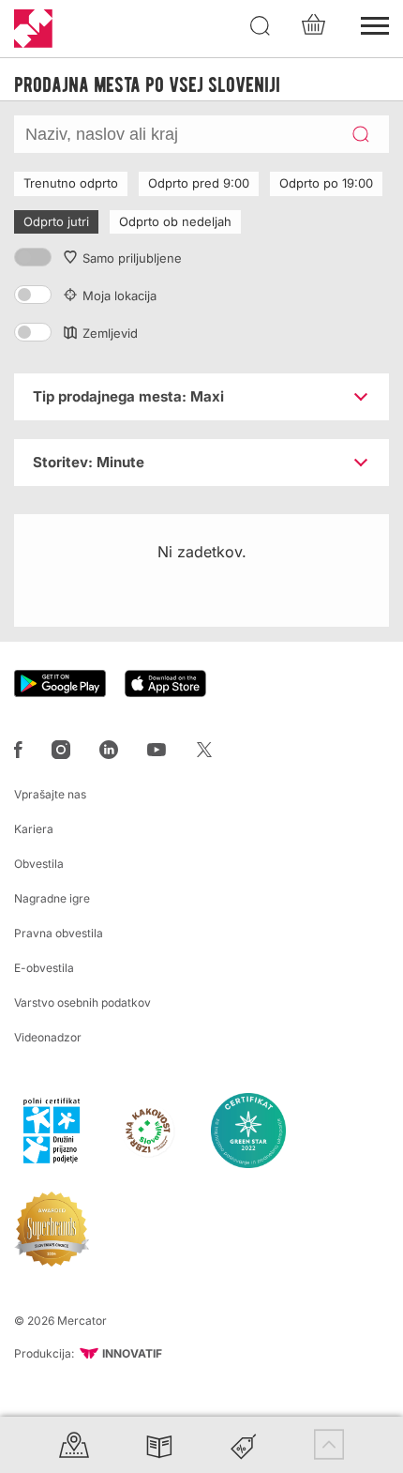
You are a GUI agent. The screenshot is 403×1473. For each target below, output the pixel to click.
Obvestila (39, 864)
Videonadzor (48, 1037)
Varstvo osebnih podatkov (82, 1002)
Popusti (244, 1444)
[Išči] (260, 26)
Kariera (33, 829)
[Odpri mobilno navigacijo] (375, 23)
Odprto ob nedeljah (175, 221)
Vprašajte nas (50, 794)
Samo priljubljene (132, 258)
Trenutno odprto (70, 182)
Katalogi (159, 1444)
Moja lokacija (119, 295)
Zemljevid (110, 333)
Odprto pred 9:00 (198, 182)
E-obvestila (44, 968)
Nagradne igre (52, 898)
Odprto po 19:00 (326, 182)
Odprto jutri (56, 221)
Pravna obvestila (58, 933)
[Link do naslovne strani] (33, 28)
